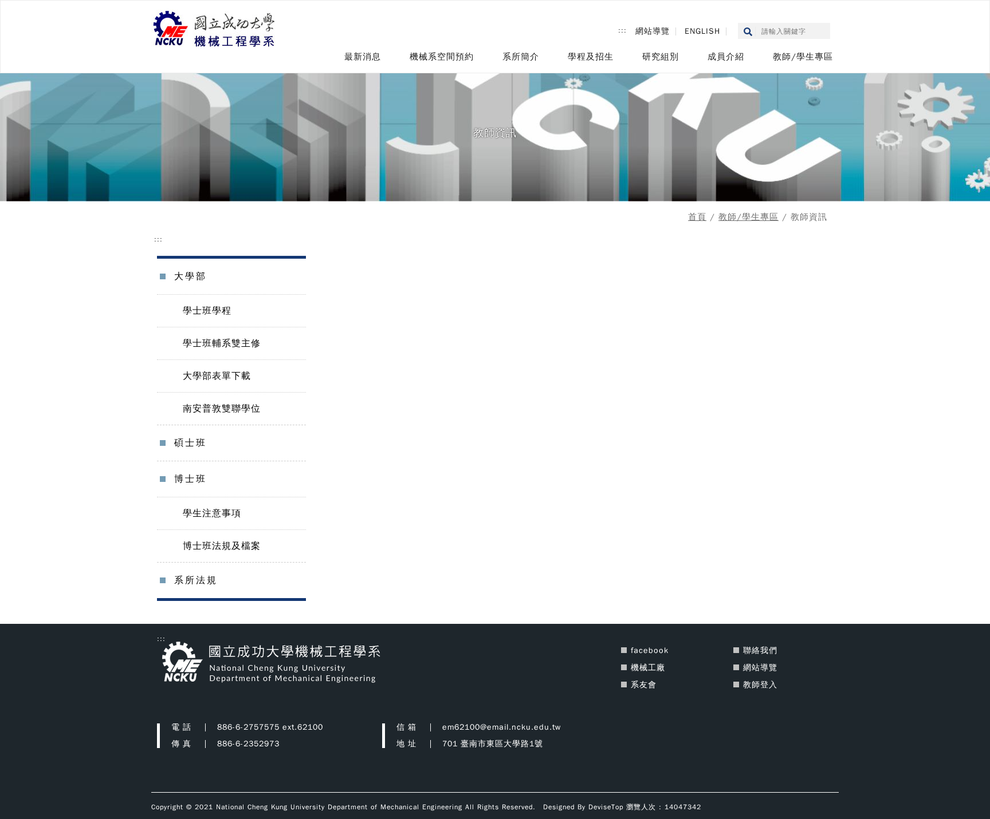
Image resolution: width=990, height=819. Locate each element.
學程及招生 (591, 57)
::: (622, 30)
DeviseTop (605, 807)
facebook (650, 650)
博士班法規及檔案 (222, 546)
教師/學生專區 (803, 57)
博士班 (190, 479)
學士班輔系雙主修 (222, 343)
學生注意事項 (212, 513)
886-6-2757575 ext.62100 (270, 727)
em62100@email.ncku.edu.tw (501, 727)
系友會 (644, 685)
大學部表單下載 (217, 376)
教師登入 (760, 685)
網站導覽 (652, 31)
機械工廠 (648, 667)
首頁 (697, 217)
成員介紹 (726, 57)
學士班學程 (207, 310)
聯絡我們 (760, 650)
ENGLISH (702, 31)
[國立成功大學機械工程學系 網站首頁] (214, 30)
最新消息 (362, 57)
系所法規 (196, 580)
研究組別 (660, 57)
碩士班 (190, 443)
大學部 (190, 276)
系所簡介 (520, 57)
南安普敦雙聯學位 (222, 408)
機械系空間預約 (442, 57)
